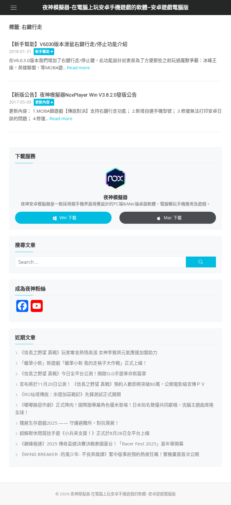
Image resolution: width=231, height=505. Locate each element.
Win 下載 (68, 217)
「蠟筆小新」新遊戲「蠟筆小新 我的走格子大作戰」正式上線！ (83, 363)
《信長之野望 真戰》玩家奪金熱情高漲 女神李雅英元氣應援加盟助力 (88, 352)
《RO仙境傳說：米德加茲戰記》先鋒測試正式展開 (70, 394)
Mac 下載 (173, 217)
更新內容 (42, 102)
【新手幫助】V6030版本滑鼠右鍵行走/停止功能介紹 (68, 44)
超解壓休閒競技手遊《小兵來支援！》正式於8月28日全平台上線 (84, 433)
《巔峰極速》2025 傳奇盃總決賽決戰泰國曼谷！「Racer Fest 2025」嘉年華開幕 (101, 444)
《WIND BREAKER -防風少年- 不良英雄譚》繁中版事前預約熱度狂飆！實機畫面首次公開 (109, 454)
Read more (78, 67)
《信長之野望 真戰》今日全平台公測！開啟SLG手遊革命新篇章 (83, 373)
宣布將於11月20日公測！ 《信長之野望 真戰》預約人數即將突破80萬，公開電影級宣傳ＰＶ (112, 384)
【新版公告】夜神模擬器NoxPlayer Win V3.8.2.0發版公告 (73, 95)
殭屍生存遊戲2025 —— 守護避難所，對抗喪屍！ (69, 423)
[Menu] (14, 8)
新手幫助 (42, 51)
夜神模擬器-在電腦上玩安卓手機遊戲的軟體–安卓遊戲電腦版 (115, 7)
